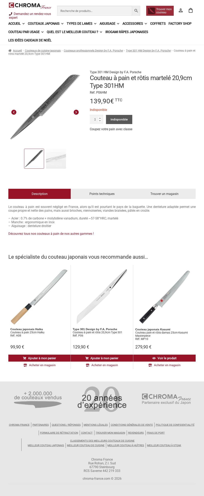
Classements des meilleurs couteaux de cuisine (102, 440)
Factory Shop (180, 23)
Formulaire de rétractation (59, 432)
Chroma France (19, 424)
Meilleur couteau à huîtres (125, 445)
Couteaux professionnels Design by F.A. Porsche (93, 50)
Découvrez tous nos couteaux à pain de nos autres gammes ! (51, 234)
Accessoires (133, 23)
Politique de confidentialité (175, 424)
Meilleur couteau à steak (164, 445)
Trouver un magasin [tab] (164, 194)
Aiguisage (107, 23)
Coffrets (158, 23)
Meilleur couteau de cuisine (85, 445)
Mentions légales (96, 424)
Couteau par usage (24, 32)
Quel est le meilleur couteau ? (72, 32)
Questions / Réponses (66, 424)
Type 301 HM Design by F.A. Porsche (148, 50)
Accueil (14, 23)
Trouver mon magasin (110, 432)
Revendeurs (136, 432)
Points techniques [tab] (102, 194)
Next (76, 111)
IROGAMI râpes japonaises (126, 32)
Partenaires (40, 424)
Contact (87, 432)
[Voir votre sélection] (191, 10)
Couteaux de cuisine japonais (43, 50)
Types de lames (79, 23)
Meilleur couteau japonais (46, 445)
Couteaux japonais (44, 23)
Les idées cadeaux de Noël (30, 40)
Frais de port (156, 432)
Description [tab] (40, 194)
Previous (13, 111)
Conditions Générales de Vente (132, 424)
